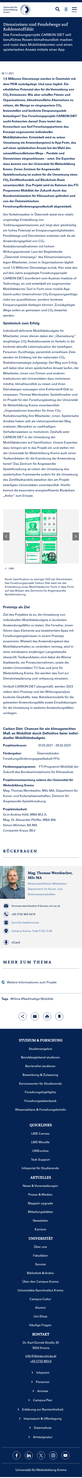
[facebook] (17, 1455)
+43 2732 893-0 (40, 1361)
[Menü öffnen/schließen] (74, 10)
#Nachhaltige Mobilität (37, 999)
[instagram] (53, 1455)
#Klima (15, 999)
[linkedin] (29, 1455)
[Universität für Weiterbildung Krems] (18, 9)
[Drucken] (47, 1016)
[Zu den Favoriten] (66, 9)
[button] (51, 556)
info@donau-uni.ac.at (40, 1356)
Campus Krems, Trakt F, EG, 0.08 (31, 931)
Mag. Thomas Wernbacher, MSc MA (50, 875)
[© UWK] (41, 536)
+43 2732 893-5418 (23, 914)
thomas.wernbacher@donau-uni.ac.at (35, 906)
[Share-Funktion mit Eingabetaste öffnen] (23, 1016)
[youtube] (65, 1455)
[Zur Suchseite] (57, 10)
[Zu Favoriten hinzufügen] (59, 1016)
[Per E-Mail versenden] (35, 1016)
